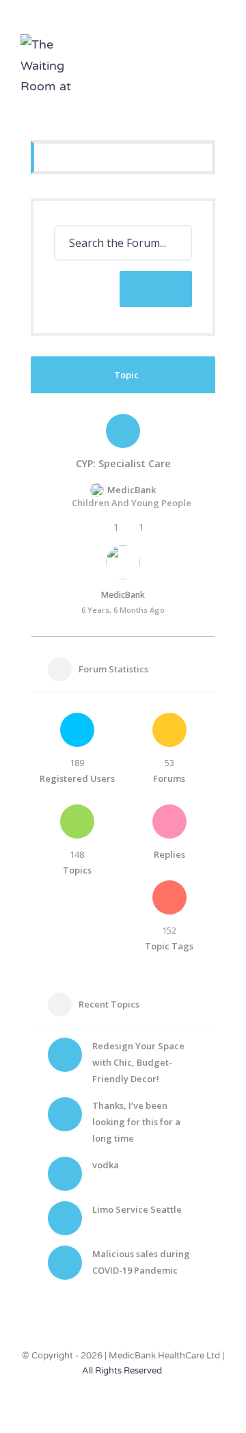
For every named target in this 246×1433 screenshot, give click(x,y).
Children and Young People (131, 503)
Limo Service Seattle (137, 1209)
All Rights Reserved (122, 1370)
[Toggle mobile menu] (220, 57)
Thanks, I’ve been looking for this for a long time (136, 1121)
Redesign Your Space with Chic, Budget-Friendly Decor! (138, 1062)
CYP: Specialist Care (123, 463)
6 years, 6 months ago (123, 610)
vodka (105, 1165)
